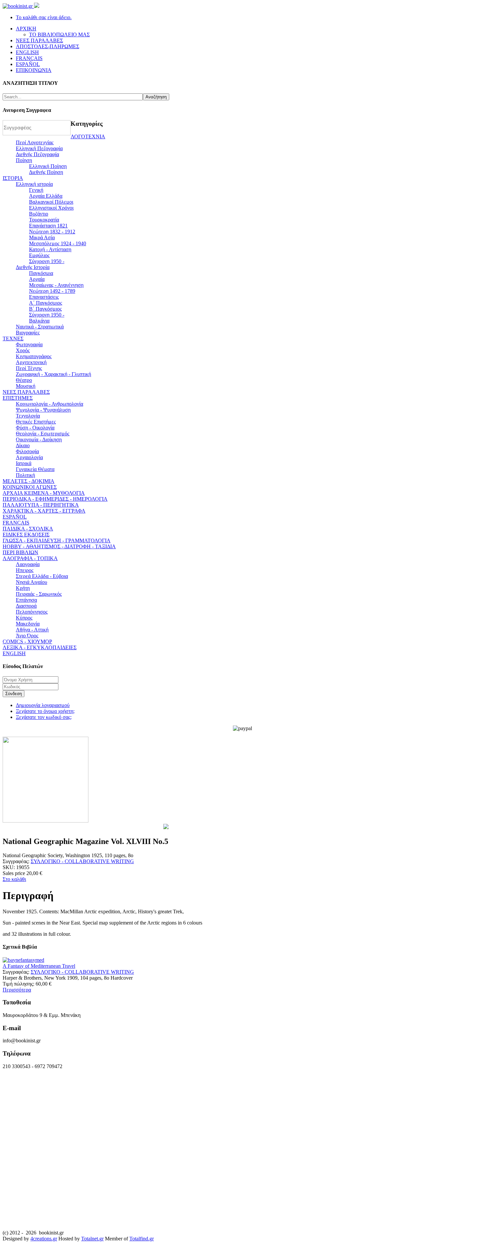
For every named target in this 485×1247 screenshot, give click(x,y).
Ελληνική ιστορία (34, 184)
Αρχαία (37, 279)
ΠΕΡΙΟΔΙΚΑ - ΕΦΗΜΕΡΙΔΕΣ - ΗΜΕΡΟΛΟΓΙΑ (55, 499)
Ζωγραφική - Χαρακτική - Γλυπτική (53, 374)
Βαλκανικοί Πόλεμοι (51, 202)
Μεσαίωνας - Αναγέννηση (56, 285)
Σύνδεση (13, 693)
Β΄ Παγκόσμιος (45, 309)
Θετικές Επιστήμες (36, 421)
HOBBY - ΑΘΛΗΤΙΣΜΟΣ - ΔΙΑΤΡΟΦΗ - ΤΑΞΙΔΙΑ (59, 546)
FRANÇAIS (16, 522)
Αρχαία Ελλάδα (45, 196)
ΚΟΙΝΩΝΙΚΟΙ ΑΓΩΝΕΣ (30, 487)
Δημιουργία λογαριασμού (43, 705)
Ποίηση (24, 160)
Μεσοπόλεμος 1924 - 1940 (57, 243)
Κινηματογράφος (33, 356)
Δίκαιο (23, 445)
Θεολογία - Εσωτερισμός (42, 433)
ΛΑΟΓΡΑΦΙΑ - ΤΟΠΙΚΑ (30, 558)
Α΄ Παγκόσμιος (45, 303)
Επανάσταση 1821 (48, 225)
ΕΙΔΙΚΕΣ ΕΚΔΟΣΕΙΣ (26, 534)
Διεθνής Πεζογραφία (37, 154)
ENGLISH (14, 653)
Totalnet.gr (92, 1238)
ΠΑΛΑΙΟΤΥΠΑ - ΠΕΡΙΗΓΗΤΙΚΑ (41, 505)
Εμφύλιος (39, 255)
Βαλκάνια (39, 320)
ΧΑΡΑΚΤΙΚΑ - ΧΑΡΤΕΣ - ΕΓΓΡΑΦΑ (44, 511)
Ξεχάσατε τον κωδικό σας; (44, 717)
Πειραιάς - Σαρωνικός (39, 594)
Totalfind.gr (141, 1238)
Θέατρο (24, 380)
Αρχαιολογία (29, 457)
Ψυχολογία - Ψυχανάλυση (43, 410)
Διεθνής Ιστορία (32, 267)
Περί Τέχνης (29, 368)
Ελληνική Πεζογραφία (39, 148)
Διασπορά (26, 606)
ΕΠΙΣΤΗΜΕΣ (18, 398)
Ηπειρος (24, 570)
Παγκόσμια (41, 273)
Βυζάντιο (38, 214)
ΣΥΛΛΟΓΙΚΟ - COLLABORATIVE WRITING (82, 861)
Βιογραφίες (28, 332)
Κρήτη (23, 588)
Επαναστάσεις (44, 297)
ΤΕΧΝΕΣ (13, 338)
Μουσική (25, 386)
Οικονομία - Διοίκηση (39, 439)
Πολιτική (25, 475)
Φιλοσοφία (27, 451)
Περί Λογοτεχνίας (34, 142)
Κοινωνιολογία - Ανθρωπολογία (49, 404)
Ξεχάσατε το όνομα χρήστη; (45, 711)
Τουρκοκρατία (44, 219)
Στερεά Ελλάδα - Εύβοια (42, 576)
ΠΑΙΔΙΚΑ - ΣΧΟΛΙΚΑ (28, 528)
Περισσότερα (17, 990)
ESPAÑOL (15, 517)
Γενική (36, 190)
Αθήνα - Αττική (32, 629)
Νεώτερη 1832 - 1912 (52, 231)
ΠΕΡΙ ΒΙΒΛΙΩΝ (20, 552)
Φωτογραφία (29, 344)
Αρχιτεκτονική (31, 362)
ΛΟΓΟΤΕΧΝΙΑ (88, 136)
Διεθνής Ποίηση (46, 172)
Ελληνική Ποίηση (48, 166)
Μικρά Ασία (42, 237)
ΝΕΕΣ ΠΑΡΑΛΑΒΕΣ (26, 392)
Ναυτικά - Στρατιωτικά (40, 326)
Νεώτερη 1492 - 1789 (52, 291)
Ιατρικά (23, 463)
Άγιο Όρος (27, 635)
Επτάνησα (26, 600)
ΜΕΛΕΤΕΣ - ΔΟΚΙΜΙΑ (28, 481)
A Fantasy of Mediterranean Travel (39, 966)
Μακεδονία (28, 623)
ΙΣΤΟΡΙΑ (13, 178)
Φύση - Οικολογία (35, 427)
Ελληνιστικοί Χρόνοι (51, 208)
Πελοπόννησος (32, 612)
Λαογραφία (28, 564)
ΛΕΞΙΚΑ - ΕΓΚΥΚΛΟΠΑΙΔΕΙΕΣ (40, 647)
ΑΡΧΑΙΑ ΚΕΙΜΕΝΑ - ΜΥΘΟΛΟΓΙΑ (44, 493)
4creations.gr (43, 1238)
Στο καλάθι (14, 879)
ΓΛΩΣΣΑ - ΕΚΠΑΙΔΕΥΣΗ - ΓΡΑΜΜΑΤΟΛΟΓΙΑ (57, 540)
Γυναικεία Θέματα (35, 469)
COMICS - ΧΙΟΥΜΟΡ (27, 641)
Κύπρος (24, 618)
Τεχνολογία (28, 416)
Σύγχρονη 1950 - (46, 261)
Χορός (23, 350)
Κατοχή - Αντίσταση (50, 249)
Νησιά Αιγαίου (31, 582)
